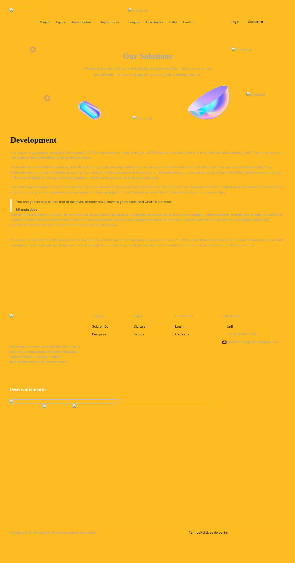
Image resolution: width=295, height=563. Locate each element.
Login (235, 21)
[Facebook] (26, 375)
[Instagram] (276, 21)
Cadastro (255, 21)
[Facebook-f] (268, 21)
